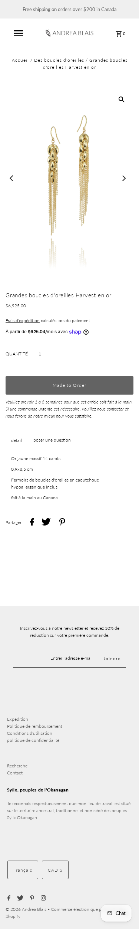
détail (16, 440)
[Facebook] (8, 898)
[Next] (123, 178)
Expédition (17, 719)
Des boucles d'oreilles (59, 60)
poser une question (52, 440)
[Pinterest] (31, 898)
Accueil (20, 60)
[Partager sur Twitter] (46, 522)
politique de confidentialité (33, 740)
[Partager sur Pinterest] (62, 522)
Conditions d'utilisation (29, 733)
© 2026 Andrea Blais (26, 909)
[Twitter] (19, 898)
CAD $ (55, 870)
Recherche (17, 765)
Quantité (17, 354)
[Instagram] (42, 898)
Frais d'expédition (23, 320)
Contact (15, 773)
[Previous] (12, 178)
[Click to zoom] (121, 99)
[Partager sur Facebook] (32, 522)
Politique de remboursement (34, 726)
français (22, 870)
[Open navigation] (19, 33)
